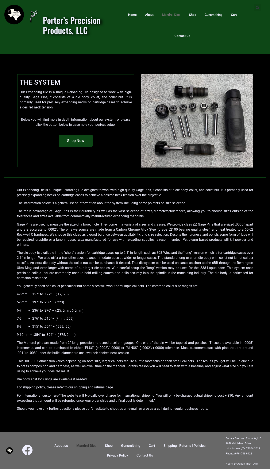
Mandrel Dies (171, 15)
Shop (192, 15)
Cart (234, 15)
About (149, 15)
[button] (257, 7)
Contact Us (182, 36)
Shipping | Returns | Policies (184, 446)
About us (61, 446)
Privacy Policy (117, 455)
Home (132, 15)
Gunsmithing (214, 15)
